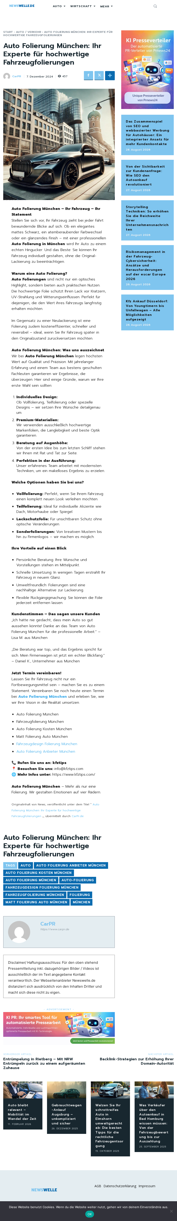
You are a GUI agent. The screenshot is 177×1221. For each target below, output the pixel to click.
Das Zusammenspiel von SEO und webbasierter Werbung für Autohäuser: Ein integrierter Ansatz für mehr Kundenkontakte (147, 132)
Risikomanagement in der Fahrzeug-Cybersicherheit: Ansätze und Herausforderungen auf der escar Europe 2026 (146, 265)
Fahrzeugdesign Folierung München (46, 744)
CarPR (16, 76)
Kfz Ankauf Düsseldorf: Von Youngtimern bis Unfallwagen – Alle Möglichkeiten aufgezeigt (147, 310)
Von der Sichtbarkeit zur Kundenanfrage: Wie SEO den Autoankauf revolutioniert (145, 175)
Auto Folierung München (31, 880)
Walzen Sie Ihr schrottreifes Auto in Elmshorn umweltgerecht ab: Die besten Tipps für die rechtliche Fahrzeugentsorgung (109, 1125)
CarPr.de (78, 816)
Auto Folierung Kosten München (39, 872)
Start (8, 32)
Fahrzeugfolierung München (35, 894)
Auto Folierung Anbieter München (45, 751)
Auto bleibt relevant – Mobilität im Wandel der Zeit (22, 1112)
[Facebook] (88, 75)
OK (90, 1214)
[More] (110, 75)
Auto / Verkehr (28, 32)
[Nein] (171, 1211)
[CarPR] (7, 76)
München (81, 902)
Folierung (80, 894)
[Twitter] (99, 75)
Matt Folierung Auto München (36, 902)
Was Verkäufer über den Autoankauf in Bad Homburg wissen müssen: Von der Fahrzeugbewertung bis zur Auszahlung (153, 1123)
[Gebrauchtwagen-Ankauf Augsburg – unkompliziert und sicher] (66, 1090)
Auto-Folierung (78, 880)
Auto (26, 865)
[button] (155, 6)
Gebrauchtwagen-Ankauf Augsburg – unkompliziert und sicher (67, 1114)
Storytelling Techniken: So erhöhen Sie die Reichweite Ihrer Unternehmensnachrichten (147, 218)
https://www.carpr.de (54, 929)
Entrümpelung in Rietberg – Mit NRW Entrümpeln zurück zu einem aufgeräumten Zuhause (44, 1063)
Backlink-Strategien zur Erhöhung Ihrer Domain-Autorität (137, 1061)
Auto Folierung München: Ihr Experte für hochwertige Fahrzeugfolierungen (55, 810)
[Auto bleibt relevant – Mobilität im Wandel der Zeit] (22, 1090)
